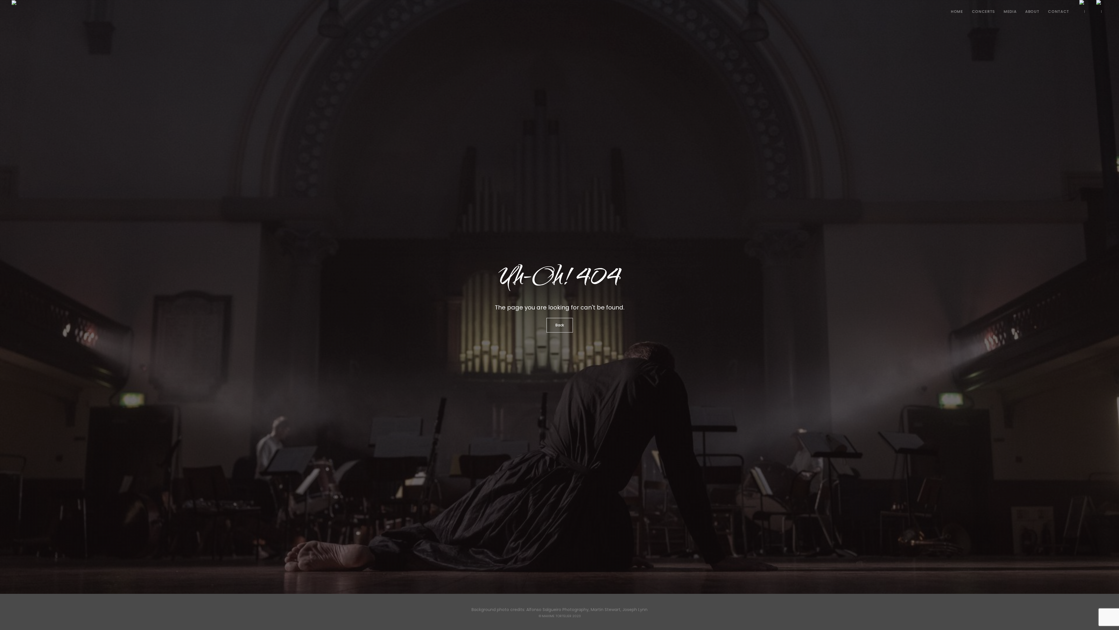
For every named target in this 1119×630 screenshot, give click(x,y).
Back (559, 325)
